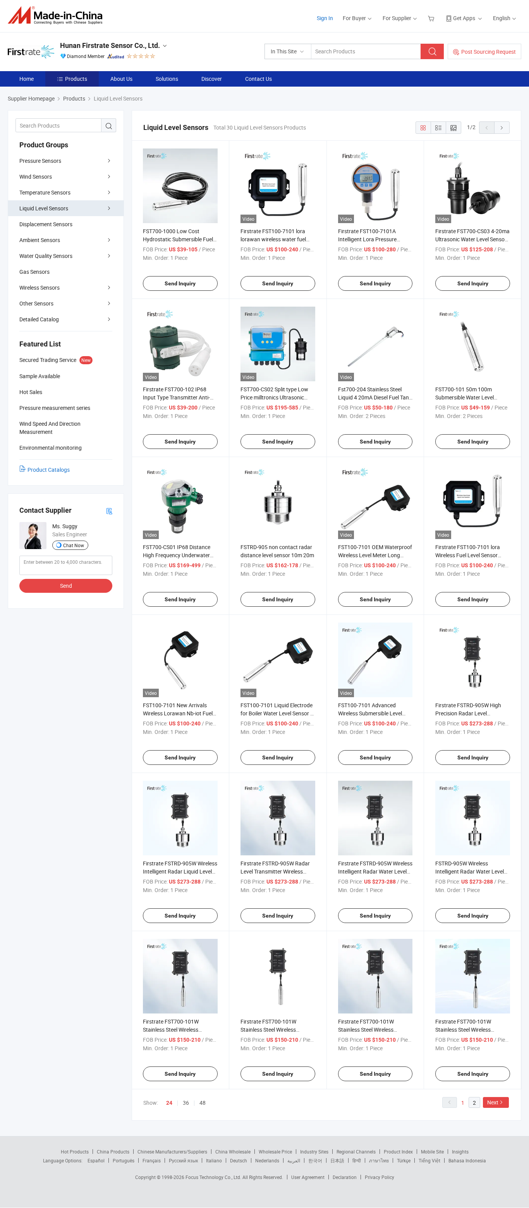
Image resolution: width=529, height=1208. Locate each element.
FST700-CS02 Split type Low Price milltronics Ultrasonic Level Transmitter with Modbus (277, 397)
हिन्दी (356, 1160)
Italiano (214, 1160)
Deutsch (238, 1160)
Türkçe (403, 1160)
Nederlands (267, 1160)
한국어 (315, 1160)
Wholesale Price (275, 1151)
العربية (293, 1160)
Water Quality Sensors (45, 255)
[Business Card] (109, 510)
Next (492, 1102)
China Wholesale (233, 1151)
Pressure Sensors (40, 160)
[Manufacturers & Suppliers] (57, 15)
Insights (460, 1151)
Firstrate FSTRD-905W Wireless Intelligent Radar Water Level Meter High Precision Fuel (375, 871)
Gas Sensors (34, 271)
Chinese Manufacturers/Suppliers (172, 1151)
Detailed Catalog (39, 319)
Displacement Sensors (45, 224)
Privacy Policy (379, 1177)
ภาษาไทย (379, 1160)
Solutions (167, 78)
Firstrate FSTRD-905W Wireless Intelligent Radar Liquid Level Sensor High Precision (180, 871)
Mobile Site (432, 1151)
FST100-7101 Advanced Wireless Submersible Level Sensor (370, 713)
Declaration (345, 1177)
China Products (113, 1151)
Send (66, 585)
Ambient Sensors (39, 240)
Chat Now (73, 545)
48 (202, 1102)
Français (152, 1160)
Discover (211, 78)
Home (26, 78)
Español (96, 1160)
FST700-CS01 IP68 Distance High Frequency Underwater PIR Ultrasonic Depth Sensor (176, 555)
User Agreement (308, 1177)
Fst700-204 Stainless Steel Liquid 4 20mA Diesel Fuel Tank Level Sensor (375, 397)
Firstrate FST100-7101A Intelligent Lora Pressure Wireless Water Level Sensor (371, 239)
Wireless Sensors (39, 287)
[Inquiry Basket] (432, 18)
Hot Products (75, 1151)
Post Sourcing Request (488, 51)
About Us (121, 78)
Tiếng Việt (429, 1160)
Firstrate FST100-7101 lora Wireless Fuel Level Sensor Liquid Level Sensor (467, 555)
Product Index (398, 1151)
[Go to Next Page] (502, 127)
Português (123, 1160)
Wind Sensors (35, 176)
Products (76, 78)
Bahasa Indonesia (467, 1160)
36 (186, 1102)
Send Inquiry (180, 283)
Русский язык (183, 1160)
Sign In (325, 18)
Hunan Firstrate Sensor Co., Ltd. (110, 45)
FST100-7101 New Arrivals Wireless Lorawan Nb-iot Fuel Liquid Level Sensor (178, 713)
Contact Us (258, 78)
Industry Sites (314, 1151)
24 (169, 1103)
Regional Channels (356, 1151)
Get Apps (464, 18)
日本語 (337, 1160)
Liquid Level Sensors (43, 208)
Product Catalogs (48, 469)
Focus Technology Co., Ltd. (213, 1177)
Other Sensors (36, 303)
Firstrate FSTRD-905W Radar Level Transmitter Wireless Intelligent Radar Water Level (275, 871)
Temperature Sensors (44, 192)
